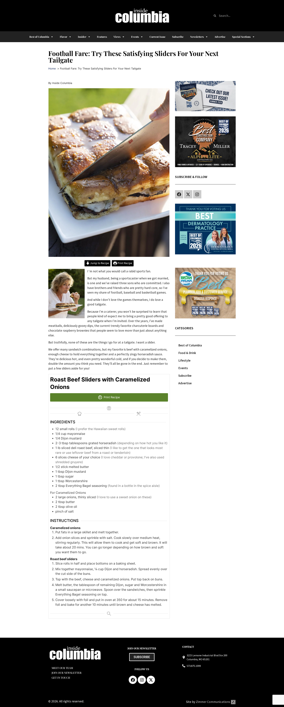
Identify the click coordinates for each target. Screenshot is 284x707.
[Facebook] (179, 194)
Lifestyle (184, 360)
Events (135, 36)
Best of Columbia (190, 345)
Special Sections (241, 36)
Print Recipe (124, 263)
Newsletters (197, 36)
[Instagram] (197, 194)
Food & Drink (187, 353)
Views (117, 36)
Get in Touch (61, 677)
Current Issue (158, 36)
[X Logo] (188, 194)
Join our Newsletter (67, 672)
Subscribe (178, 36)
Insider (82, 36)
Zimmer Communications (213, 702)
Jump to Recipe (99, 263)
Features (102, 36)
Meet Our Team (62, 668)
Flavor (63, 36)
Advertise (219, 36)
